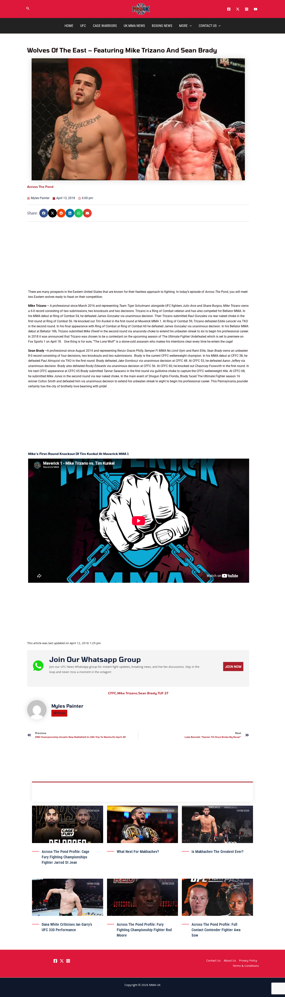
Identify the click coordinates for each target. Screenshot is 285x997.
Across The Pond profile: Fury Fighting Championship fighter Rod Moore (144, 930)
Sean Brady (148, 693)
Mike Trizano (127, 693)
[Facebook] (228, 9)
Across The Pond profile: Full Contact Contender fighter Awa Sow (216, 930)
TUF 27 (163, 693)
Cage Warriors (105, 26)
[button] (28, 9)
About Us (230, 960)
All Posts (59, 713)
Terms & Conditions (246, 966)
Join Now (233, 666)
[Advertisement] (138, 262)
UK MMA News (134, 26)
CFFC (112, 693)
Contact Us (208, 26)
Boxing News (162, 26)
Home (69, 26)
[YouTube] (255, 9)
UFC (83, 26)
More (183, 26)
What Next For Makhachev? (138, 851)
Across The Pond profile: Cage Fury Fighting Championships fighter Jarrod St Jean (65, 857)
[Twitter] (237, 9)
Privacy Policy (248, 960)
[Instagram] (246, 9)
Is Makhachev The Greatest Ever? (218, 851)
